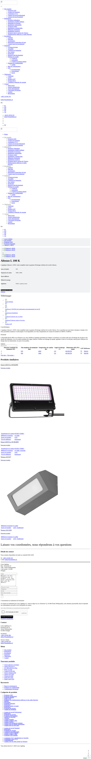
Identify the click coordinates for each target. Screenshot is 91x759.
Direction (10, 39)
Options (3, 292)
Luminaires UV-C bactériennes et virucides (16, 738)
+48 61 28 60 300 (6, 635)
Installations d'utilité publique (16, 21)
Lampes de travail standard (15, 17)
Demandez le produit (6, 290)
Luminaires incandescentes (11, 731)
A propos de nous (13, 47)
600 (22, 353)
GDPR (13, 65)
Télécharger (7, 74)
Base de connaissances (14, 66)
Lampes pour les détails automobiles (14, 724)
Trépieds (6, 718)
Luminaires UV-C (13, 13)
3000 (39, 353)
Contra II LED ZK (9, 671)
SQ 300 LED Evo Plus (10, 668)
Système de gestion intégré (18, 61)
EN (5, 107)
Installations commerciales (15, 28)
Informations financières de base (17, 42)
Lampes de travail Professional (12, 712)
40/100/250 (68, 351)
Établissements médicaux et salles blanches (20, 34)
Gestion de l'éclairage (14, 12)
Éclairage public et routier (11, 706)
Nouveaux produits (8, 661)
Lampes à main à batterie (11, 733)
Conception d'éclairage (14, 90)
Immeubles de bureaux (14, 23)
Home (6, 134)
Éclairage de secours (10, 708)
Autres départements (13, 88)
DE (5, 109)
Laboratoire (14, 60)
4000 (39, 351)
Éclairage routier (12, 26)
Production (11, 53)
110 (55, 351)
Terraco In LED (8, 676)
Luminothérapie (8, 740)
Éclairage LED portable (11, 716)
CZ (5, 112)
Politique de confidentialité (15, 63)
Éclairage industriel (9, 703)
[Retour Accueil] (9, 4)
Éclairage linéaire (9, 697)
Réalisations (7, 18)
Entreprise (7, 45)
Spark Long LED (9, 679)
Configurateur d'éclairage (11, 689)
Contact (6, 84)
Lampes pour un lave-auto (11, 725)
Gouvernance (15, 71)
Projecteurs (7, 705)
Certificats (14, 58)
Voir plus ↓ (4, 355)
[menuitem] (7, 137)
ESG (9, 68)
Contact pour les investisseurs (16, 44)
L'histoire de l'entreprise (14, 50)
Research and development (15, 55)
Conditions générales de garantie (17, 82)
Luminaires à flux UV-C (11, 739)
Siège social (11, 85)
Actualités (10, 49)
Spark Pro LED (8, 677)
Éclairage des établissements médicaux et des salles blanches (21, 700)
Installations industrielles (15, 25)
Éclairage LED (12, 10)
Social (13, 73)
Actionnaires (11, 41)
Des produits (7, 9)
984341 (86, 351)
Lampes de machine (9, 717)
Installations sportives (14, 31)
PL (5, 106)
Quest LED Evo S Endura (11, 665)
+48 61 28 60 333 (6, 96)
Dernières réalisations (14, 20)
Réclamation (11, 93)
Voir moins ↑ (10, 355)
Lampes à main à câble (10, 720)
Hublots (6, 701)
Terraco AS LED (9, 674)
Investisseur (7, 36)
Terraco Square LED (10, 673)
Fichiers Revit (12, 80)
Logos (9, 77)
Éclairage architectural (10, 696)
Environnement (15, 69)
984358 (86, 353)
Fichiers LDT (11, 79)
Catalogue (11, 76)
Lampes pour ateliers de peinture (13, 723)
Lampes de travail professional (16, 15)
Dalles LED (7, 698)
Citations (10, 37)
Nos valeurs (11, 52)
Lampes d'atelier (8, 722)
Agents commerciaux (14, 87)
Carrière (10, 92)
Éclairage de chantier (10, 714)
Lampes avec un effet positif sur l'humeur (15, 741)
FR (1, 102)
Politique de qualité (13, 57)
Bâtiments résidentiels (14, 29)
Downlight (7, 702)
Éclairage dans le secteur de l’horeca (18, 33)
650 (22, 351)
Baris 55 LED (8, 669)
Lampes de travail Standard (12, 728)
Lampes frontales (9, 719)
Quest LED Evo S (9, 666)
